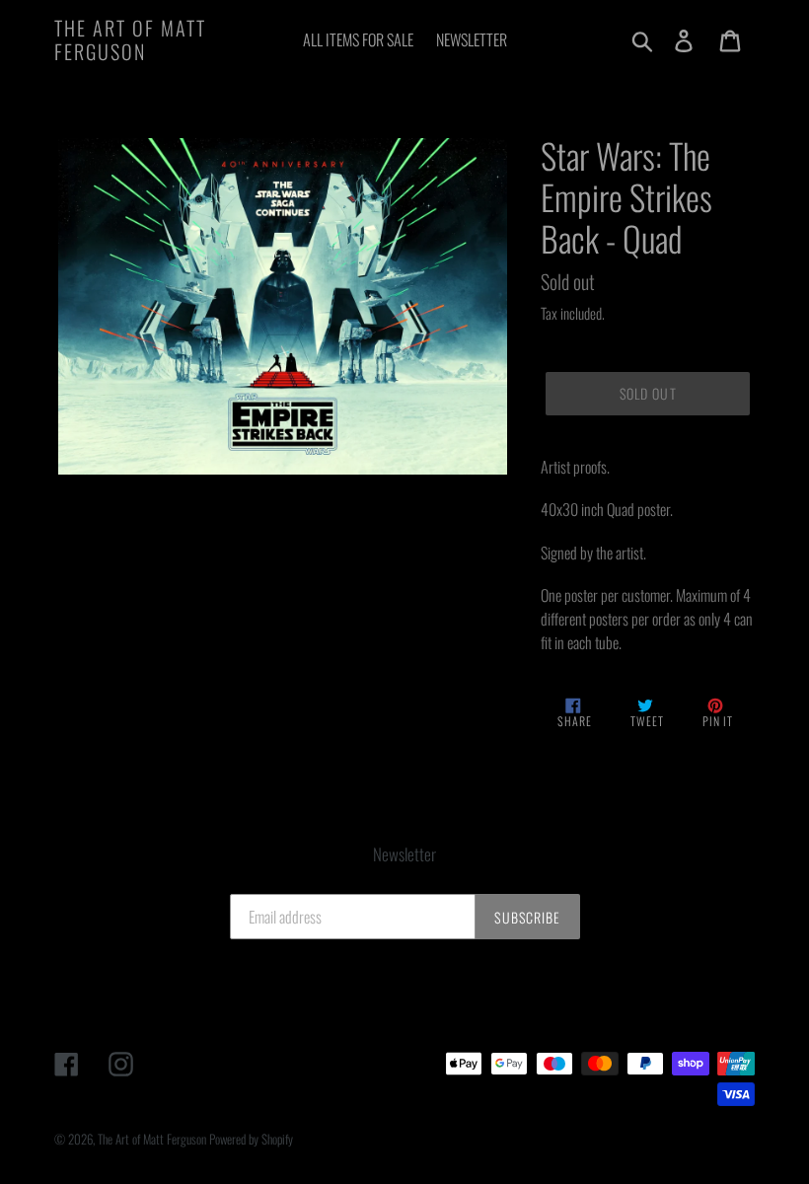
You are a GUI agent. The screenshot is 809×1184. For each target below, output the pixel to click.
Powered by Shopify (251, 1138)
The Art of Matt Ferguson (130, 39)
